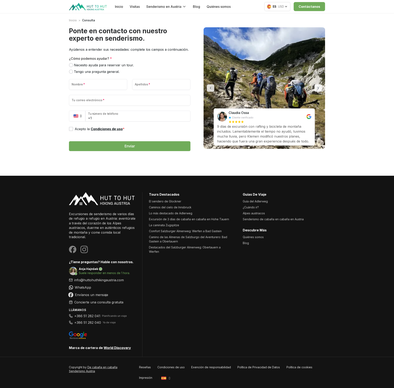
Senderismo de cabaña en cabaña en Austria (273, 219)
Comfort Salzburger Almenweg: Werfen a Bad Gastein (185, 231)
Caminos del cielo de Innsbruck (170, 207)
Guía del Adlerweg (255, 201)
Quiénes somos (219, 7)
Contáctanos (309, 7)
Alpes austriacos (254, 213)
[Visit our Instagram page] (84, 249)
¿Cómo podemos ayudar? (90, 58)
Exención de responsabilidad (211, 367)
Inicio (119, 7)
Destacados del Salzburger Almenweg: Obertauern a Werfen (185, 249)
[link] (102, 287)
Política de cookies (299, 367)
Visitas (135, 7)
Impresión (145, 377)
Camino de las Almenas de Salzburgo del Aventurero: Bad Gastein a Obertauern (188, 239)
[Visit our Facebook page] (72, 249)
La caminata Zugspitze (164, 225)
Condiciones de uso (107, 129)
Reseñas (145, 367)
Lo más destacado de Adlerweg (170, 213)
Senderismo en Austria (163, 7)
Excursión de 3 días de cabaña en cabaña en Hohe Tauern (189, 219)
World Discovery (117, 348)
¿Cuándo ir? (251, 207)
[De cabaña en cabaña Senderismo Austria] (102, 198)
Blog (196, 7)
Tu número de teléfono (103, 114)
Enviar (130, 146)
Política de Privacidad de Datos (258, 367)
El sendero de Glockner (165, 201)
